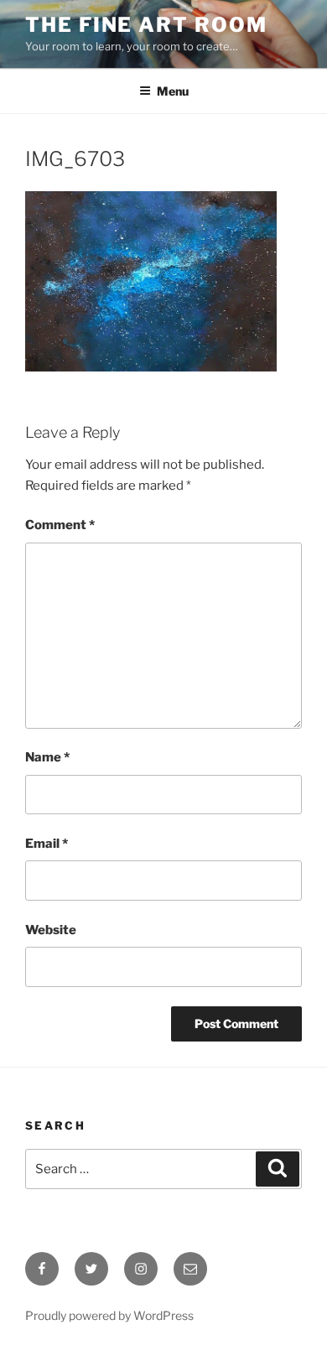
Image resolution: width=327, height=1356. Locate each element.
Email (46, 843)
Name (47, 757)
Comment (60, 525)
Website (50, 930)
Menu (173, 91)
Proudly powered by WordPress (109, 1315)
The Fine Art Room (146, 25)
